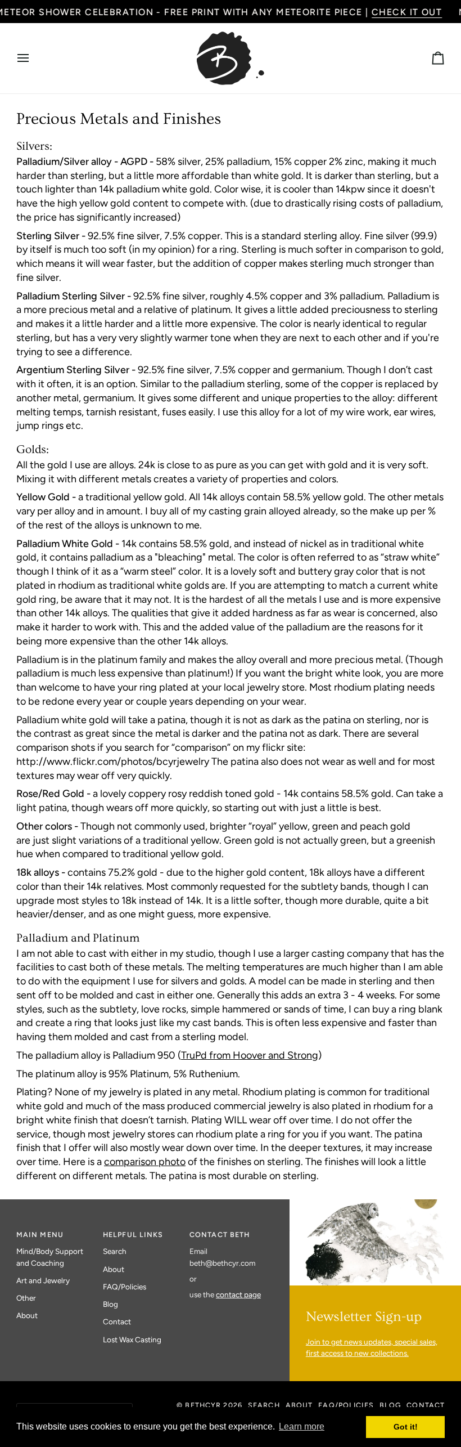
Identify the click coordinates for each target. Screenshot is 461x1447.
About (27, 1315)
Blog (110, 1304)
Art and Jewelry (43, 1280)
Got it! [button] (406, 1426)
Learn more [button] (301, 1426)
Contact (117, 1321)
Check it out (407, 12)
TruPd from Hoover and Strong (249, 1055)
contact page (238, 1294)
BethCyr (203, 1405)
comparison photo (145, 1162)
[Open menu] (33, 58)
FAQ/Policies (124, 1286)
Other (26, 1297)
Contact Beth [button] (219, 1234)
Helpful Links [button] (133, 1234)
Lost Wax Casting (132, 1339)
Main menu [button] (40, 1234)
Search (114, 1251)
